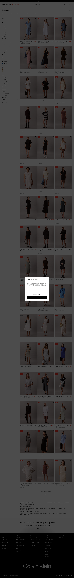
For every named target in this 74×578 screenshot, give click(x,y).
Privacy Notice (37, 287)
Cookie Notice (31, 287)
